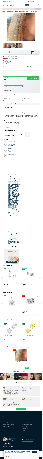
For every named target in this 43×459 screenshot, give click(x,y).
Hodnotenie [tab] (11, 103)
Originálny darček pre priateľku (12, 239)
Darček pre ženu (14, 197)
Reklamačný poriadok (6, 426)
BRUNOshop (34, 116)
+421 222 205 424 (8, 443)
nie (9, 146)
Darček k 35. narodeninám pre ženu (13, 232)
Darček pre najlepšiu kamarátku (12, 199)
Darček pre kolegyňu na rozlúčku (12, 176)
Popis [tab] (5, 103)
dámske (10, 151)
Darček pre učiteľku (15, 164)
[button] (12, 339)
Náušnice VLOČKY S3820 (17, 361)
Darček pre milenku (12, 191)
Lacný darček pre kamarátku (14, 234)
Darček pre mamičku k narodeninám (13, 215)
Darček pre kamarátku (12, 159)
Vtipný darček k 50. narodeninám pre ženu (13, 230)
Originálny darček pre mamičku (13, 211)
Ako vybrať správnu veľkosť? (10, 135)
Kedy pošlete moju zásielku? (10, 132)
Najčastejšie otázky (25, 422)
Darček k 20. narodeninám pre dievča (13, 162)
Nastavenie (8, 456)
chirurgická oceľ (11, 144)
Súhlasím (35, 452)
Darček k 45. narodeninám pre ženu (13, 220)
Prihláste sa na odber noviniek (27, 424)
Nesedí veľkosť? (26, 97)
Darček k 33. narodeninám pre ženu (13, 188)
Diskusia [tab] (17, 103)
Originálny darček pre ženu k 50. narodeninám (12, 160)
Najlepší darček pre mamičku (13, 209)
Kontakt (23, 430)
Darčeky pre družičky (12, 233)
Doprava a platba (11, 1)
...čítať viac (5, 63)
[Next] (40, 304)
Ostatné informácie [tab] (25, 103)
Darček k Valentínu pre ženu (13, 229)
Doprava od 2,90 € (7, 97)
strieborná (10, 145)
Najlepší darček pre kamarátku (13, 218)
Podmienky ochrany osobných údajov (9, 422)
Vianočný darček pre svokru (13, 179)
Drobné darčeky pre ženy (13, 165)
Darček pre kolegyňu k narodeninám (12, 181)
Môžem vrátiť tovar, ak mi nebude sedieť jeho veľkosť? (16, 134)
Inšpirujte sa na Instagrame (29, 439)
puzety (9, 150)
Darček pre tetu (14, 190)
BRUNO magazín (25, 426)
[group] (12, 331)
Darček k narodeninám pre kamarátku (14, 222)
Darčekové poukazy (25, 428)
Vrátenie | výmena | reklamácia (8, 418)
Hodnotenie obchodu (21, 383)
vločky (9, 152)
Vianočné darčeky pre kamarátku (13, 169)
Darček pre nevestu (12, 221)
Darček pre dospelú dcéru (13, 235)
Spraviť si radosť (33, 78)
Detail (27, 367)
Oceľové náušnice (12, 141)
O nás (23, 418)
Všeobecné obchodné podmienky (8, 424)
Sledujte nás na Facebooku (29, 437)
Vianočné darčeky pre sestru (12, 224)
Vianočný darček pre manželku (14, 172)
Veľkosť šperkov (5, 1)
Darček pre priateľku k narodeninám (14, 240)
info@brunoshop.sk (8, 446)
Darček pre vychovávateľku (13, 166)
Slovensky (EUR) (32, 1)
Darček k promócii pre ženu (13, 171)
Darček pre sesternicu (12, 203)
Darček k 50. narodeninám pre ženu (13, 204)
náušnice (10, 148)
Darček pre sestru (15, 185)
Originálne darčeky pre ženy (12, 228)
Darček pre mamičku (15, 178)
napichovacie (11, 154)
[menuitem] (4, 9)
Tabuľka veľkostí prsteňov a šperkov (28, 420)
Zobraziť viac (21, 409)
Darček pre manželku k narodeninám (14, 192)
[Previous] (2, 304)
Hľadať (26, 5)
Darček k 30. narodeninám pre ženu (14, 212)
